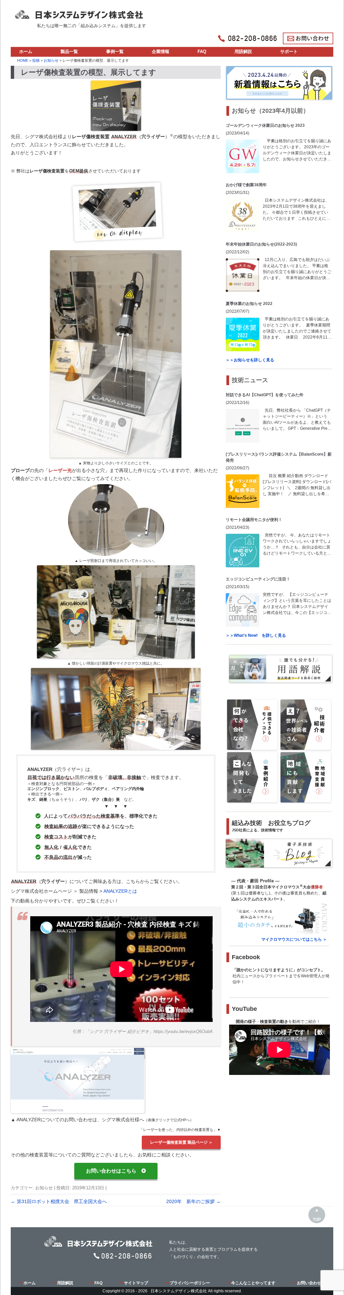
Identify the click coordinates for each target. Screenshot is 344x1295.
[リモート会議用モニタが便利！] (242, 550)
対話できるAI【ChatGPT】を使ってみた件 (264, 395)
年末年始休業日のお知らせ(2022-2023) (261, 244)
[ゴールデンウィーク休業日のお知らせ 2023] (242, 156)
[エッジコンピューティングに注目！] (242, 610)
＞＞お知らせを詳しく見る (250, 360)
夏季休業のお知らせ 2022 (249, 303)
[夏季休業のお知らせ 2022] (242, 334)
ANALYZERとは (120, 891)
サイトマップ (136, 1283)
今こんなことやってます (253, 1283)
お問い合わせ (309, 1283)
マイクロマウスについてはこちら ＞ (294, 939)
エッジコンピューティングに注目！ (258, 579)
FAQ (202, 51)
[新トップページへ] (80, 12)
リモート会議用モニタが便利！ (254, 519)
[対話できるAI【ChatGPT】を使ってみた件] (242, 426)
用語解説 (243, 51)
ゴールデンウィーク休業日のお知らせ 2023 (265, 125)
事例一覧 (115, 51)
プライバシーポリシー (190, 1283)
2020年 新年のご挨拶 (193, 1201)
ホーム (25, 51)
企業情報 (160, 51)
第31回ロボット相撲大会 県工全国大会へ (59, 1201)
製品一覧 (69, 51)
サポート (289, 51)
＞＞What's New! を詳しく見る (256, 635)
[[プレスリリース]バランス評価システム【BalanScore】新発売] (242, 491)
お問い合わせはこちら (113, 1171)
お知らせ (44, 1187)
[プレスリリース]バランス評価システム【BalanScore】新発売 (279, 457)
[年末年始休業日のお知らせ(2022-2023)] (242, 275)
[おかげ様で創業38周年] (242, 215)
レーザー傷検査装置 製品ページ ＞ (181, 1142)
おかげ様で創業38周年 (246, 185)
